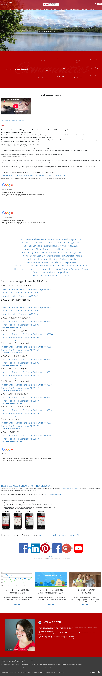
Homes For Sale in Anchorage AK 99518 (11, 416)
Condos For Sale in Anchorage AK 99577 (20, 426)
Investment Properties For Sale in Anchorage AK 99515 (27, 372)
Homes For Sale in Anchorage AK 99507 (11, 352)
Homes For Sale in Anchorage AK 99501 (19, 295)
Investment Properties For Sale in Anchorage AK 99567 (27, 435)
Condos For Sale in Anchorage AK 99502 (20, 310)
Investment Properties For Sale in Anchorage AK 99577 (27, 422)
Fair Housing (37, 672)
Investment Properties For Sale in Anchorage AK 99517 (27, 397)
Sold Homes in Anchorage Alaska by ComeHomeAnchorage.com (33, 175)
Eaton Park (49, 70)
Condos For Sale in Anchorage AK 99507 (20, 350)
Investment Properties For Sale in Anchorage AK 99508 (27, 359)
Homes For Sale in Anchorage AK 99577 (11, 428)
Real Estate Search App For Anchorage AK (26, 485)
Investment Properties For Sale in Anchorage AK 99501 (27, 289)
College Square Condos (77, 61)
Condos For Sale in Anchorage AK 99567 (20, 438)
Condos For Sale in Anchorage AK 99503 (20, 324)
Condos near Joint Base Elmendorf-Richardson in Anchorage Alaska (51, 252)
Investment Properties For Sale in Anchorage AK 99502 (27, 307)
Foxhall (65, 68)
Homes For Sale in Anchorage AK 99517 (11, 403)
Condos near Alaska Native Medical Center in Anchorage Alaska (51, 239)
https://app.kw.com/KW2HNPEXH (53, 494)
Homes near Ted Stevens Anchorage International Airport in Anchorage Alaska (51, 268)
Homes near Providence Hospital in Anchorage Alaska (51, 262)
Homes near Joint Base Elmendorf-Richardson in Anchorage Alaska (51, 255)
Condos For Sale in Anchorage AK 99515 (20, 375)
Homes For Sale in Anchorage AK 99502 (19, 313)
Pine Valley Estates (43, 78)
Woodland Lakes (94, 76)
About (56, 9)
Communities (29, 9)
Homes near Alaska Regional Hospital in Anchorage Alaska (51, 249)
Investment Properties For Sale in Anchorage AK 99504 (27, 334)
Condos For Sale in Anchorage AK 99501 (20, 292)
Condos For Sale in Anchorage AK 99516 (20, 388)
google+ (51, 556)
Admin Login (61, 672)
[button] (39, 622)
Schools (91, 9)
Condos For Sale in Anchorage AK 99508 (20, 362)
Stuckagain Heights (61, 76)
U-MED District (78, 78)
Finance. (84, 9)
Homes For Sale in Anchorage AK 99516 (11, 390)
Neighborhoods (74, 9)
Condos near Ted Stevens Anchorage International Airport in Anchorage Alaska (51, 265)
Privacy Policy (30, 672)
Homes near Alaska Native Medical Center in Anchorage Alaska (51, 242)
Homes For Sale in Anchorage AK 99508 (11, 365)
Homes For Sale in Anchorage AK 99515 (11, 378)
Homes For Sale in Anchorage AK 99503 (11, 327)
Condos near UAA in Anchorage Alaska (51, 272)
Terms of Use (23, 672)
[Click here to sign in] (95, 4)
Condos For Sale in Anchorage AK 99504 (20, 337)
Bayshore (60, 59)
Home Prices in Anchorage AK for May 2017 (13, 120)
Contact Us (64, 9)
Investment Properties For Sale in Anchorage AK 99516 (27, 384)
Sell (21, 9)
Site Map (55, 672)
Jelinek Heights (95, 68)
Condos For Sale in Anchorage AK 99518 (20, 413)
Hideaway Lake (80, 70)
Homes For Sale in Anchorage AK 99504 (11, 340)
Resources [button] (38, 9)
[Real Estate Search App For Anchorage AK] (23, 520)
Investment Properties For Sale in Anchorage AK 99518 (27, 410)
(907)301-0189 (4, 4)
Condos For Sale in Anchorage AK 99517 (20, 400)
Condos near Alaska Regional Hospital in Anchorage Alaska (51, 245)
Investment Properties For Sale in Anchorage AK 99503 (27, 321)
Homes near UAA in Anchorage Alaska (51, 275)
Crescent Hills (94, 59)
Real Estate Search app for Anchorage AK (70, 488)
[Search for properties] (39, 31)
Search (16, 9)
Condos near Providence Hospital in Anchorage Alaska (51, 259)
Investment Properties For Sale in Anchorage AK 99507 (27, 346)
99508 (43, 60)
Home (9, 9)
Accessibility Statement (48, 672)
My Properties (48, 9)
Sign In (99, 3)
